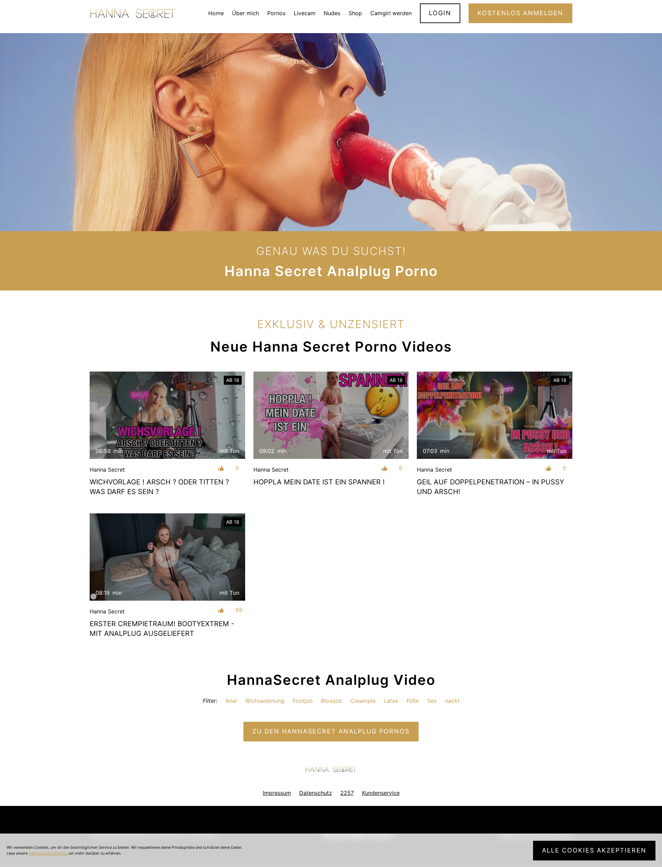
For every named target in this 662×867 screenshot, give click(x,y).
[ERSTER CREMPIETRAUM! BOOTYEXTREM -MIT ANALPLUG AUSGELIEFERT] (167, 557)
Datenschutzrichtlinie (48, 853)
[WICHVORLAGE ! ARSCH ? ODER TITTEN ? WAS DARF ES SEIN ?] (167, 415)
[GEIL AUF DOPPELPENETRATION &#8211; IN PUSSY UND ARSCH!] (494, 415)
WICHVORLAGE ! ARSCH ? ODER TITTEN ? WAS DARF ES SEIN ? (159, 487)
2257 (347, 792)
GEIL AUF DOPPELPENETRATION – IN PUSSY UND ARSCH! (490, 487)
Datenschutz (315, 792)
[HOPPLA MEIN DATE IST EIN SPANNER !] (331, 415)
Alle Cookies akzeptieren (594, 850)
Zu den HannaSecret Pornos (331, 731)
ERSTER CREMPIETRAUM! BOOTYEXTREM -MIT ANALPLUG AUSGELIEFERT (162, 629)
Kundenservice (381, 792)
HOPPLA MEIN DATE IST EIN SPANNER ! (319, 482)
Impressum (277, 792)
